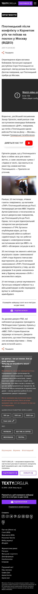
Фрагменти (6, 535)
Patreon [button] (7, 432)
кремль (17, 450)
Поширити (9, 53)
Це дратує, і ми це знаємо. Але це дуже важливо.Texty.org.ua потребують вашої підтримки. (17, 362)
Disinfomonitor (7, 559)
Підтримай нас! (7, 567)
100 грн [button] (6, 415)
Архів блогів (6, 575)
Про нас (5, 530)
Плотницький (28, 450)
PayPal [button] (21, 437)
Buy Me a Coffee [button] (23, 432)
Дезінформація (7, 557)
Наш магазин (7, 570)
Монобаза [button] (8, 437)
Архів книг (6, 578)
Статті (4, 532)
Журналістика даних (9, 548)
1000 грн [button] (29, 415)
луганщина (7, 450)
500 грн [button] (18, 415)
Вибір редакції (7, 540)
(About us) (12, 530)
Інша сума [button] (7, 421)
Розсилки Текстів (8, 538)
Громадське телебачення (22, 135)
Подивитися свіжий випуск (19, 507)
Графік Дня (6, 573)
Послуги (5, 551)
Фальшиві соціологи (10, 554)
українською (18, 586)
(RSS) (8, 532)
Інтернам (5, 562)
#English (5, 543)
